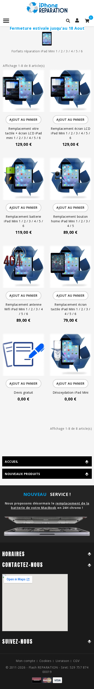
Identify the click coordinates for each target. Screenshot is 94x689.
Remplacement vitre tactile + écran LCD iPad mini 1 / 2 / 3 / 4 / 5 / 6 (23, 133)
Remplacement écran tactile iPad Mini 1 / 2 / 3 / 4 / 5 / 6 (70, 309)
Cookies (45, 661)
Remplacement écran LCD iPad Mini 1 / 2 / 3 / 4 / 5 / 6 (70, 133)
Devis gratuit (23, 392)
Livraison (62, 661)
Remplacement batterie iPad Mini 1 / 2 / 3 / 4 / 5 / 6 (23, 221)
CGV (76, 661)
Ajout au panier (23, 119)
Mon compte (25, 661)
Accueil (11, 461)
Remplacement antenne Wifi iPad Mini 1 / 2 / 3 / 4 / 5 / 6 (23, 309)
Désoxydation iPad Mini (71, 392)
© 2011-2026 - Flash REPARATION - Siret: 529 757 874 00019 (47, 669)
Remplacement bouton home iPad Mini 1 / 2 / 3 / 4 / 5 (70, 221)
